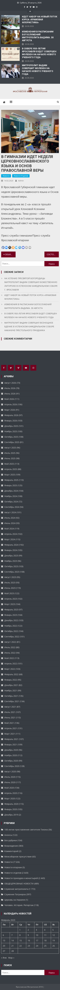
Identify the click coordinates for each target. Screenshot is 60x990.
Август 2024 (10, 512)
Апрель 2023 (10, 598)
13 (4, 940)
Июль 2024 (9, 517)
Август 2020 (10, 771)
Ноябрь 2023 (10, 561)
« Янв (4, 957)
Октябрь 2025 (11, 436)
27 (4, 951)
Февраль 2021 (11, 739)
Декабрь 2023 (11, 555)
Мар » (11, 957)
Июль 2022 (9, 647)
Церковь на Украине (14, 899)
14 (12, 940)
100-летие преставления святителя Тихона (26, 829)
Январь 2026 (10, 420)
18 (45, 940)
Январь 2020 (10, 809)
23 (29, 945)
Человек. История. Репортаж (18, 905)
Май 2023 (9, 593)
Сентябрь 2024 (11, 507)
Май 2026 (9, 399)
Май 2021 (9, 723)
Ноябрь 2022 (10, 625)
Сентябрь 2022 (11, 636)
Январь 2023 (10, 615)
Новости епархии (13, 867)
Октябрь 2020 (11, 760)
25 (45, 945)
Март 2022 (9, 669)
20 (4, 945)
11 (45, 935)
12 (53, 935)
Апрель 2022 (10, 663)
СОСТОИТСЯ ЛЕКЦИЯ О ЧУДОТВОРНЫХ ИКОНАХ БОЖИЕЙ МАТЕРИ (53, 254)
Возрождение (11, 845)
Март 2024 (9, 539)
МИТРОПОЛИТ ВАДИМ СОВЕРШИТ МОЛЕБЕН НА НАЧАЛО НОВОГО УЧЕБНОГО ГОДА (37, 69)
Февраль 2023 (11, 609)
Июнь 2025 (9, 458)
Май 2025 (9, 463)
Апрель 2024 (10, 534)
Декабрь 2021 (11, 685)
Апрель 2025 (10, 469)
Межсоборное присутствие (18, 856)
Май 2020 (9, 787)
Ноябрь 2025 (10, 431)
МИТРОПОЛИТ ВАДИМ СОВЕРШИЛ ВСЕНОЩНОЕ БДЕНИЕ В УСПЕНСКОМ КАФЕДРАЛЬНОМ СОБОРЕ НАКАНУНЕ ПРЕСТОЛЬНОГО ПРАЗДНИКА (29, 326)
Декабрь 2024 (11, 490)
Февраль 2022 (11, 674)
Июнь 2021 (9, 717)
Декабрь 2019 (11, 814)
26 (53, 945)
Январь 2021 (10, 744)
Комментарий (11, 851)
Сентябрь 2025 (11, 442)
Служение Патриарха (15, 894)
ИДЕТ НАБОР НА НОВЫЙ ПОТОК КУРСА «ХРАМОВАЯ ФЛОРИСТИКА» (39, 19)
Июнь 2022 (9, 652)
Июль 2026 (9, 388)
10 (37, 935)
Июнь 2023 (9, 588)
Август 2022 (10, 642)
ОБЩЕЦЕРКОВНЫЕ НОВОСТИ (18, 883)
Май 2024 (9, 528)
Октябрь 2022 (11, 631)
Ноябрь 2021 (10, 690)
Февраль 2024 (11, 544)
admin (21, 180)
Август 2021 (10, 706)
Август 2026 (10, 382)
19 (53, 940)
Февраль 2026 (11, 415)
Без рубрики (10, 840)
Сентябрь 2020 (11, 766)
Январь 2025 (10, 485)
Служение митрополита (16, 889)
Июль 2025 (9, 453)
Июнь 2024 (9, 523)
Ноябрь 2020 (10, 755)
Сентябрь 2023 (11, 571)
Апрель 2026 (10, 404)
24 (37, 945)
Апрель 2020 (10, 793)
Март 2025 (9, 474)
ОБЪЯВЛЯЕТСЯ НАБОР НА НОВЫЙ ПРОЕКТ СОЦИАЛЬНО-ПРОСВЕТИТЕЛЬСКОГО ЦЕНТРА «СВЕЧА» (10, 254)
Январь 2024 (10, 550)
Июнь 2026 (9, 393)
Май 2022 (9, 658)
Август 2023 (10, 577)
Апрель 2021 (10, 728)
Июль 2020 (9, 777)
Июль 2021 (9, 712)
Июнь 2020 (9, 782)
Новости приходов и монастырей (21, 878)
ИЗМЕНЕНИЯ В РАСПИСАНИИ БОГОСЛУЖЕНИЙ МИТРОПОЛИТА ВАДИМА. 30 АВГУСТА (38, 36)
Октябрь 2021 (11, 696)
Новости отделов (21, 176)
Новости (6, 176)
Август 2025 (10, 447)
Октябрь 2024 (11, 501)
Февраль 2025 (11, 480)
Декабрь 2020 (11, 750)
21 (12, 945)
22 (20, 945)
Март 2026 (9, 409)
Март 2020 (9, 798)
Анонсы (8, 835)
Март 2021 (9, 733)
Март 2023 (9, 604)
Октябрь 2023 (11, 566)
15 (20, 940)
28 (12, 951)
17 (37, 940)
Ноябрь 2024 (10, 496)
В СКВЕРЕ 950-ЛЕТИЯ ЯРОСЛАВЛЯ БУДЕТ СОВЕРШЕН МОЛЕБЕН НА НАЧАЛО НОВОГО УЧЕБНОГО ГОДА (39, 53)
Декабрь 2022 (11, 620)
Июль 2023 (9, 582)
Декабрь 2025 (11, 426)
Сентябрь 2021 (11, 701)
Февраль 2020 (11, 804)
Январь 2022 (10, 679)
